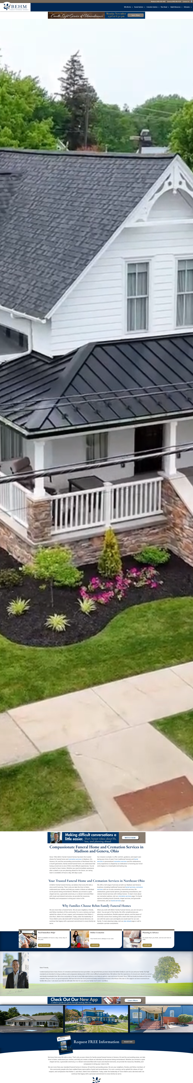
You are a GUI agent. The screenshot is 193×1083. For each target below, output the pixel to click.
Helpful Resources (175, 7)
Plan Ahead (164, 7)
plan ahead (127, 921)
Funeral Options (138, 7)
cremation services (75, 859)
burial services (130, 887)
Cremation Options (151, 7)
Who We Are (127, 7)
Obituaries (187, 7)
